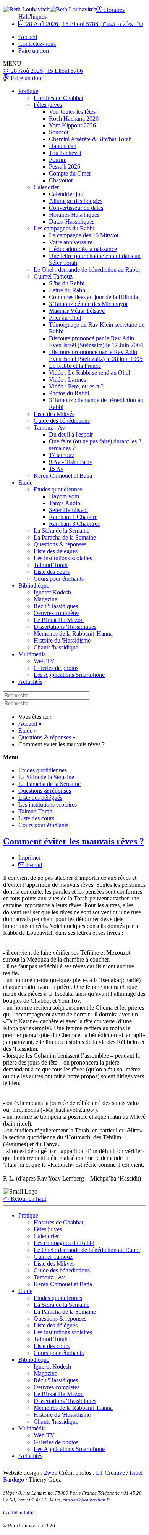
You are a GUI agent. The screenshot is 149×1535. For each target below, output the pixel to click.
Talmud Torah (51, 565)
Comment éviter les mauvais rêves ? (73, 841)
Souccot (58, 132)
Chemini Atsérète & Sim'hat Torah (90, 139)
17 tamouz (61, 455)
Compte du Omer (70, 173)
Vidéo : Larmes (67, 379)
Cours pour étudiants (59, 578)
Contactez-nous (37, 43)
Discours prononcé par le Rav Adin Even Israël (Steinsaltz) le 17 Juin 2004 (96, 341)
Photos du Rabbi (69, 393)
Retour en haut (27, 1198)
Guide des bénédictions (62, 420)
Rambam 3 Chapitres (74, 523)
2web (50, 1472)
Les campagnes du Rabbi (64, 228)
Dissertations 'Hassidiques (65, 626)
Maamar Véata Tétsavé (77, 311)
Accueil (27, 37)
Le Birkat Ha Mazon (59, 620)
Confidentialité (19, 1513)
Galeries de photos (56, 668)
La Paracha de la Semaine (65, 537)
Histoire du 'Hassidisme (62, 640)
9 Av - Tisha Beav (70, 462)
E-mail (33, 865)
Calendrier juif (66, 194)
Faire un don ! (27, 78)
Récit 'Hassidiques (56, 606)
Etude (25, 482)
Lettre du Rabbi (68, 290)
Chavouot (61, 180)
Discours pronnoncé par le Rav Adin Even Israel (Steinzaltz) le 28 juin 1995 (96, 355)
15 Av (56, 468)
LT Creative (110, 1472)
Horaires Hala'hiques (74, 214)
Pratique (28, 91)
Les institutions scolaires (63, 558)
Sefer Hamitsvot (68, 510)
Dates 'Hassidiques (71, 221)
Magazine (45, 599)
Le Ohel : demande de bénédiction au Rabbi (87, 269)
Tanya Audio (64, 503)
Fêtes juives (48, 104)
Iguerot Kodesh (52, 592)
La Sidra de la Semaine (61, 530)
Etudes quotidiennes (58, 489)
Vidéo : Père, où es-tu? (76, 386)
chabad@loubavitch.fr (86, 1500)
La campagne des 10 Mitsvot (83, 235)
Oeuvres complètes (56, 613)
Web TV (44, 661)
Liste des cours (52, 572)
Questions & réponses (60, 544)
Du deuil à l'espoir (71, 434)
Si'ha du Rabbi (66, 283)
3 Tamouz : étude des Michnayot (88, 304)
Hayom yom (64, 496)
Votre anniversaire (70, 242)
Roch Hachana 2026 (74, 118)
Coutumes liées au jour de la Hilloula (93, 297)
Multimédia (32, 654)
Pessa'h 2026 (64, 166)
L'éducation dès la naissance (83, 249)
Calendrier (46, 187)
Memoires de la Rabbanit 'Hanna (73, 633)
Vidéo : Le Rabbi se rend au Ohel (89, 372)
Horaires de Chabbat (58, 98)
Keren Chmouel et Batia (63, 475)
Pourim (57, 159)
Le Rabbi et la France (75, 365)
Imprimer (29, 857)
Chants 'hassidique (56, 647)
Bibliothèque (33, 585)
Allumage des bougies (75, 201)
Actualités (30, 681)
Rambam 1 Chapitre (73, 517)
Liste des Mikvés (54, 414)
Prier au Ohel (65, 317)
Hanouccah (62, 146)
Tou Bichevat (65, 153)
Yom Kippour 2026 (72, 125)
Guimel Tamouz (53, 276)
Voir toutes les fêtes (72, 111)
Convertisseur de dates (76, 208)
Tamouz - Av (49, 427)
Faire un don (33, 50)
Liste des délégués (56, 551)
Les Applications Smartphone (69, 675)
